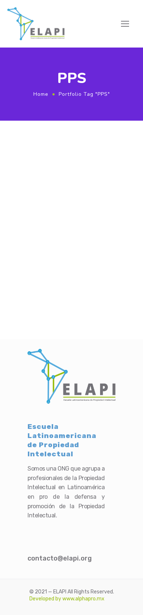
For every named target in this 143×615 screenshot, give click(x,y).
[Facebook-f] (31, 531)
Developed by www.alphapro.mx (66, 599)
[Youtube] (78, 531)
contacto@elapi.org (59, 558)
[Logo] (36, 23)
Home (40, 94)
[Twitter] (47, 531)
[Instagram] (62, 531)
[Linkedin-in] (93, 531)
